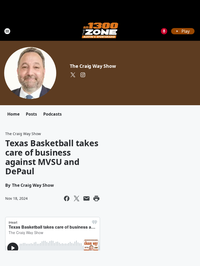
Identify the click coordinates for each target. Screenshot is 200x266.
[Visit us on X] (73, 75)
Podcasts (52, 114)
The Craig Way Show (93, 66)
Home (13, 114)
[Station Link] (100, 31)
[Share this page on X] (76, 198)
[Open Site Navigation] (7, 31)
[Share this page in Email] (86, 198)
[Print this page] (96, 198)
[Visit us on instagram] (83, 75)
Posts (31, 114)
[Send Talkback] (164, 31)
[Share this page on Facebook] (66, 198)
